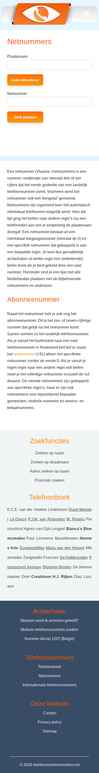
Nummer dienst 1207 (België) (49, 639)
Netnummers (50, 676)
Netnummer (17, 94)
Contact (49, 713)
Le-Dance (18, 519)
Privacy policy (50, 722)
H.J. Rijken (63, 577)
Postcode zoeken (49, 480)
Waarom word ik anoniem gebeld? (49, 620)
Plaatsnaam (17, 56)
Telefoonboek (49, 667)
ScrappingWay (31, 548)
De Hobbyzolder (74, 557)
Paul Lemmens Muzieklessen (52, 538)
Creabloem (41, 577)
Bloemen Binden (57, 567)
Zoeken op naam (49, 453)
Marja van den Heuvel (65, 548)
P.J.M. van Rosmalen (46, 519)
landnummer (24, 354)
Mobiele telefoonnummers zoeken (49, 630)
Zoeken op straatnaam (50, 462)
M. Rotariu (76, 519)
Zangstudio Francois (40, 557)
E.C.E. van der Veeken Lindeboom (37, 510)
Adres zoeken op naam (49, 471)
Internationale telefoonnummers (49, 685)
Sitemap (50, 731)
